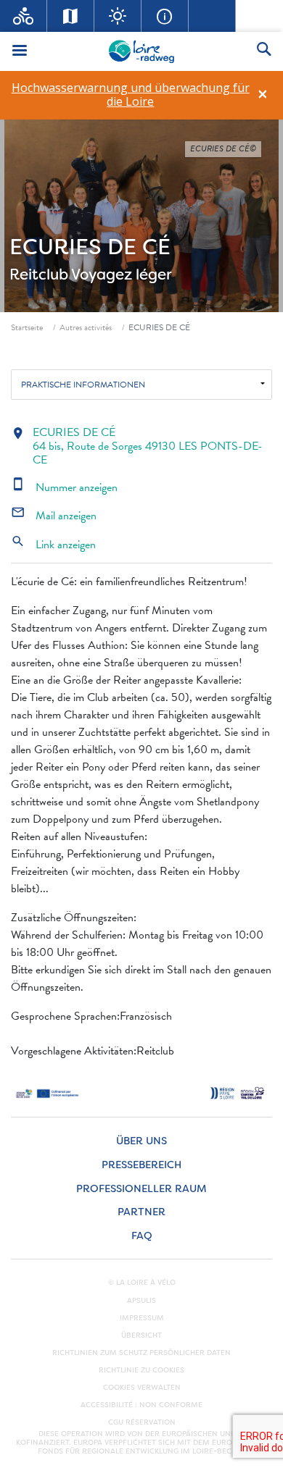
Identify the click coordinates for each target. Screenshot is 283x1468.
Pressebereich (141, 1165)
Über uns (141, 1141)
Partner (141, 1212)
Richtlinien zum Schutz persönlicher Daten (141, 1353)
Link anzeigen (53, 544)
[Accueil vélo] (23, 16)
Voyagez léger (121, 274)
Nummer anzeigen (64, 487)
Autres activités (86, 327)
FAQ (141, 1236)
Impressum (142, 1318)
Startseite (27, 327)
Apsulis (141, 1300)
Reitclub (38, 274)
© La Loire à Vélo (142, 1282)
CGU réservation (142, 1422)
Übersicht (141, 1335)
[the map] (70, 16)
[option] (130, 95)
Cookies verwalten (142, 1387)
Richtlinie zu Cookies (141, 1370)
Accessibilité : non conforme (141, 1405)
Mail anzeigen (54, 515)
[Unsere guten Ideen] (118, 16)
